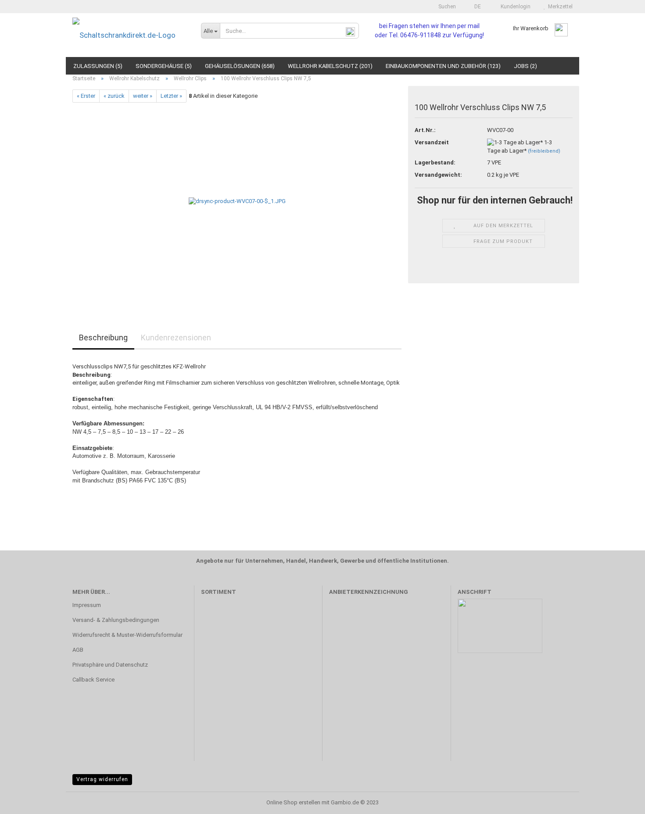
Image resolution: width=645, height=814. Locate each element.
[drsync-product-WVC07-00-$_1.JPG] (237, 201)
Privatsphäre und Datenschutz (110, 664)
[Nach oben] (621, 801)
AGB (77, 649)
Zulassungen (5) (97, 66)
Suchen (446, 7)
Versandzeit (432, 142)
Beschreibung (103, 337)
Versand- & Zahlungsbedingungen (115, 620)
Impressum (86, 605)
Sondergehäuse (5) (164, 66)
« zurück (114, 96)
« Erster (86, 96)
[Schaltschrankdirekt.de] (130, 35)
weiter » (142, 96)
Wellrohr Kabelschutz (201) (330, 66)
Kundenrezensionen (176, 337)
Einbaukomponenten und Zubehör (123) (443, 66)
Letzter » (171, 96)
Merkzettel (559, 7)
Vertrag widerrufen (102, 779)
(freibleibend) (544, 151)
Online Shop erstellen (293, 802)
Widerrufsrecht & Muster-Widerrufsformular (127, 635)
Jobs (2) (525, 66)
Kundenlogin (514, 7)
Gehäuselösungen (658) (240, 66)
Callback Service (93, 679)
